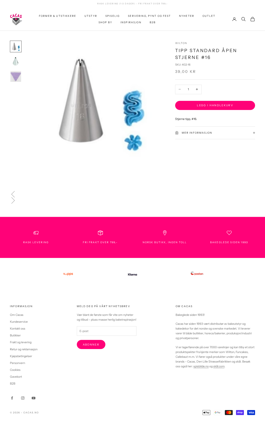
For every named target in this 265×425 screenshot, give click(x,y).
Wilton (181, 43)
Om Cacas (16, 315)
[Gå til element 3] (16, 76)
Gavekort (16, 377)
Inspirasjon (130, 22)
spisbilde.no (201, 366)
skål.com (218, 366)
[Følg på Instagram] (23, 398)
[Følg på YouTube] (33, 398)
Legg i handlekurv (215, 105)
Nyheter (186, 15)
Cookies (15, 370)
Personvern (17, 363)
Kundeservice (19, 322)
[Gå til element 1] (16, 46)
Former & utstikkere (57, 15)
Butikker (15, 335)
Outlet (208, 15)
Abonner (91, 344)
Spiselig (112, 15)
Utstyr (90, 15)
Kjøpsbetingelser (21, 356)
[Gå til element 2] (16, 61)
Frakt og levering (20, 342)
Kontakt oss (17, 328)
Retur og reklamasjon (23, 349)
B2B (153, 22)
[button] (132, 194)
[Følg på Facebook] (12, 398)
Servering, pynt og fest (149, 15)
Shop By (105, 22)
